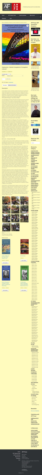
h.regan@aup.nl (24, 469)
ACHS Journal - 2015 (35, 358)
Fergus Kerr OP (34, 440)
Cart (11, 18)
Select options (5, 262)
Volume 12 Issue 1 (34, 293)
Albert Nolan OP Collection (34, 158)
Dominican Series (34, 397)
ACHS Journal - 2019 (35, 365)
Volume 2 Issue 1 (34, 266)
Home (3, 15)
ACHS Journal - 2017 (35, 362)
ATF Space (33, 173)
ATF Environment (34, 165)
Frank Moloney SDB (34, 441)
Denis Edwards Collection (34, 178)
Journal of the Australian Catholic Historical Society (34, 349)
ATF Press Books (34, 385)
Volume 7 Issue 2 (34, 281)
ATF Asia (32, 344)
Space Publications (34, 382)
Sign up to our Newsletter (35, 410)
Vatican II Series (34, 400)
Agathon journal (34, 190)
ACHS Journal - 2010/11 (35, 352)
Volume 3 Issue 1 (34, 269)
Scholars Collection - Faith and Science (35, 185)
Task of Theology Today (35, 404)
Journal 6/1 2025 (34, 379)
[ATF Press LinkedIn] (37, 125)
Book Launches (22, 15)
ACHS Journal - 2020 (35, 367)
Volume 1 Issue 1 (34, 263)
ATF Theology (33, 395)
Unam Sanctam (34, 187)
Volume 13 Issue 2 (34, 298)
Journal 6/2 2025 (34, 377)
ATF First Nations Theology (34, 168)
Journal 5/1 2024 (34, 380)
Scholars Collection (34, 183)
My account (32, 15)
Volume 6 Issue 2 (34, 278)
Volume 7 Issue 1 (34, 280)
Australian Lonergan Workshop (35, 164)
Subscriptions (33, 189)
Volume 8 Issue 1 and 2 (35, 283)
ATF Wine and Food (34, 176)
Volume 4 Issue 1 (34, 272)
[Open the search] (40, 17)
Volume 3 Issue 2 (34, 271)
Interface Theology (34, 210)
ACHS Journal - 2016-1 (35, 359)
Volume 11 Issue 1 (34, 290)
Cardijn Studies (34, 373)
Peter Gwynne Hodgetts (35, 431)
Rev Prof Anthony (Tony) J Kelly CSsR (34, 437)
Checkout (4, 18)
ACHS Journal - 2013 (35, 355)
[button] (27, 26)
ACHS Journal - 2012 (35, 353)
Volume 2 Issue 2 (34, 268)
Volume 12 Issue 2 (34, 295)
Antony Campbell (34, 430)
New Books (33, 370)
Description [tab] (5, 85)
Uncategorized (6, 22)
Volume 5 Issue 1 (34, 274)
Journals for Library (34, 394)
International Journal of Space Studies (35, 181)
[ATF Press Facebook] (32, 125)
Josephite (33, 368)
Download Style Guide (35, 424)
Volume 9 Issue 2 (34, 286)
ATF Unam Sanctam (34, 174)
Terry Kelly (33, 438)
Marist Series (34, 398)
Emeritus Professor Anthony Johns (34, 434)
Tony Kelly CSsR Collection (34, 161)
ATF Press (33, 384)
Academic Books (34, 388)
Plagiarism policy (34, 422)
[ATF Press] (11, 6)
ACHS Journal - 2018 (35, 364)
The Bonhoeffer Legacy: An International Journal (35, 304)
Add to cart (8, 78)
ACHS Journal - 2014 (35, 356)
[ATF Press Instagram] (39, 125)
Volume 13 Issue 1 (34, 296)
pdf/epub (33, 401)
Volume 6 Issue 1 (34, 277)
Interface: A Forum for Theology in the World (35, 153)
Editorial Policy (34, 420)
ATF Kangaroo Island (35, 171)
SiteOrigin (20, 472)
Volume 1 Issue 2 (34, 265)
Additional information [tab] (12, 85)
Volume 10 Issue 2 (34, 289)
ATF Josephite (33, 170)
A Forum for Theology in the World (35, 262)
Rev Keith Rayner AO (35, 444)
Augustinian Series (34, 150)
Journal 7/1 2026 (34, 376)
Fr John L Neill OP (34, 443)
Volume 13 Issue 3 (34, 299)
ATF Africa (33, 342)
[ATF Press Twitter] (34, 125)
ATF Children (33, 301)
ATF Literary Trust (12, 15)
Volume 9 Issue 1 (34, 284)
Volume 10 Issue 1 (34, 287)
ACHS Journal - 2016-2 (35, 361)
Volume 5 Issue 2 (34, 275)
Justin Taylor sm (34, 446)
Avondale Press (34, 403)
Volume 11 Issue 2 (34, 292)
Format (3, 75)
